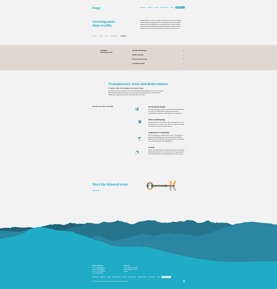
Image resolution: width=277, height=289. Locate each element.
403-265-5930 (99, 273)
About (94, 36)
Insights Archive (124, 281)
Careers (123, 36)
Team (101, 36)
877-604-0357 (101, 271)
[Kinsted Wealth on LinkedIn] (184, 281)
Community (114, 36)
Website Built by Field (114, 281)
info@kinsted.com (100, 267)
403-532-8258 (100, 269)
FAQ (106, 36)
